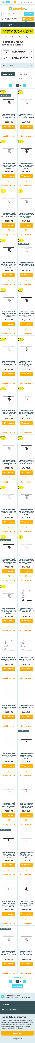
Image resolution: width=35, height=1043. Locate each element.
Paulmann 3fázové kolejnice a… (22, 37)
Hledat (28, 14)
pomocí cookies (24, 1022)
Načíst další (17, 986)
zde (21, 1028)
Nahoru (17, 978)
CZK (3, 2)
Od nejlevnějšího (22, 74)
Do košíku (10, 126)
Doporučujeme (8, 74)
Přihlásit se (31, 2)
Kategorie (9, 25)
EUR (8, 2)
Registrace (24, 2)
